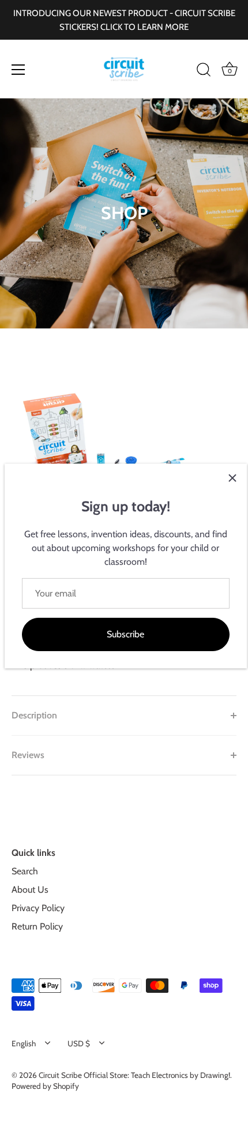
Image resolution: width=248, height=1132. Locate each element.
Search (25, 871)
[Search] (203, 71)
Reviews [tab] (28, 754)
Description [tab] (34, 715)
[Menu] (18, 69)
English (24, 1043)
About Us (30, 889)
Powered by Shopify (45, 1086)
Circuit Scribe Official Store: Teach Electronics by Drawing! (134, 1075)
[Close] (232, 478)
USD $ (78, 1043)
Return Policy (37, 926)
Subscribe (125, 634)
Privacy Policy (38, 907)
